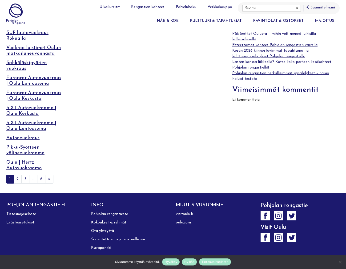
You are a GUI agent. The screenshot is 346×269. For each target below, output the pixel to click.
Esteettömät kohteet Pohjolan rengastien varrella (275, 45)
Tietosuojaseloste (21, 214)
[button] (271, 8)
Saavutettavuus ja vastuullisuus (118, 239)
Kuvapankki (101, 248)
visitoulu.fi (184, 214)
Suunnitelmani (322, 7)
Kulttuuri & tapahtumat (216, 21)
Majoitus (324, 21)
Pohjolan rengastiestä (109, 214)
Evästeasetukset (20, 222)
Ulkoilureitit (110, 7)
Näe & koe (168, 21)
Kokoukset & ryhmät (108, 222)
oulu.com (183, 222)
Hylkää (189, 262)
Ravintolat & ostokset (278, 21)
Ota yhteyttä (102, 231)
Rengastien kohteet (148, 7)
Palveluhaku (186, 7)
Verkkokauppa (220, 7)
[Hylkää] (340, 262)
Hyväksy (171, 262)
